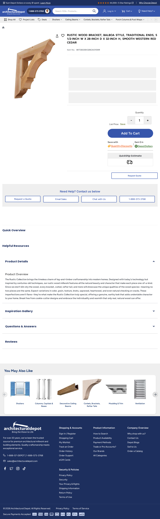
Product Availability (102, 438)
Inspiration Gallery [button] (19, 311)
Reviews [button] (11, 342)
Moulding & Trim (116, 403)
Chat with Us (99, 199)
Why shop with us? (136, 433)
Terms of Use (65, 497)
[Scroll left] (151, 19)
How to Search (100, 433)
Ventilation (140, 403)
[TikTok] (24, 469)
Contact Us (132, 438)
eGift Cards (64, 460)
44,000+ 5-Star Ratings (120, 3)
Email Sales (61, 199)
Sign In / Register (67, 433)
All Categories (100, 455)
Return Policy (65, 492)
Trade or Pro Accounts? (104, 446)
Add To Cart (130, 133)
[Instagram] (18, 469)
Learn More (45, 3)
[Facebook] (5, 469)
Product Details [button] (16, 261)
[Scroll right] (156, 19)
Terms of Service (80, 508)
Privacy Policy (65, 475)
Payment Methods (102, 442)
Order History (65, 451)
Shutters (56, 19)
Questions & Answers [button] (20, 326)
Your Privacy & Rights (69, 484)
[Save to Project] (63, 35)
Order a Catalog (135, 451)
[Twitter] (11, 469)
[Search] (94, 11)
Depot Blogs (133, 442)
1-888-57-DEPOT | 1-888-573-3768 (25, 455)
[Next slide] (155, 394)
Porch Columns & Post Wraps (129, 19)
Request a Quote (22, 199)
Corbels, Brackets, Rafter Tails (97, 19)
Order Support (66, 455)
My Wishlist (64, 442)
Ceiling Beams (71, 19)
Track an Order (66, 446)
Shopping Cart (66, 438)
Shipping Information (69, 488)
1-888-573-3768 (137, 199)
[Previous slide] (5, 394)
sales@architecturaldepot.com (22, 461)
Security (63, 479)
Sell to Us (132, 446)
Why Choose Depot (148, 3)
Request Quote (134, 176)
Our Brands (98, 451)
